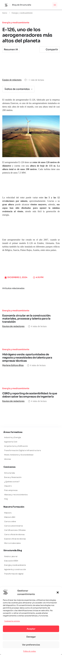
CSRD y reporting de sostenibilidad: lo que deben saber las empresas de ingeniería (29, 395)
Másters (8, 513)
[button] (57, 592)
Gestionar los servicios (12, 621)
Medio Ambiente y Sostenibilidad (18, 455)
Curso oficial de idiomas (14, 534)
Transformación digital (13, 574)
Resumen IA (11, 49)
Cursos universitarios (13, 526)
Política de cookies (29, 651)
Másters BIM (9, 517)
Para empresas (10, 490)
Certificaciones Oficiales (15, 530)
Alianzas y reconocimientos (16, 495)
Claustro (8, 486)
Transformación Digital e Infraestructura (22, 450)
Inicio (4, 13)
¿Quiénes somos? (12, 482)
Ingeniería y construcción (15, 569)
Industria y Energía (12, 437)
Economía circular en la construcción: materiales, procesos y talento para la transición (26, 318)
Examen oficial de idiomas (15, 539)
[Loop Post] (31, 299)
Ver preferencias (31, 644)
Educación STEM (11, 561)
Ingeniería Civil (10, 442)
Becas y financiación (12, 477)
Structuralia (9, 473)
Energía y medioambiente (22, 13)
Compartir (52, 49)
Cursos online (10, 521)
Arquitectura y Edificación (16, 446)
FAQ (6, 499)
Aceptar (31, 628)
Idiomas (7, 459)
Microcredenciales (12, 543)
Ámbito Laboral (10, 556)
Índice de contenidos (17, 89)
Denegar (31, 636)
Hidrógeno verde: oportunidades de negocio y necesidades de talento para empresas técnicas (27, 357)
